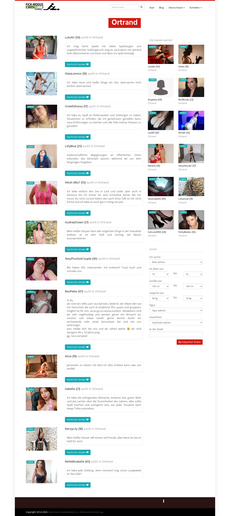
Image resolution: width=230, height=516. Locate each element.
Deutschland (176, 8)
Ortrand (97, 37)
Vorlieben (194, 8)
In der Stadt (156, 329)
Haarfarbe (155, 317)
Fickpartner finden (191, 342)
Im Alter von (156, 269)
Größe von (155, 281)
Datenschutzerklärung (91, 512)
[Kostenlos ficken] (42, 8)
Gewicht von (156, 293)
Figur (152, 305)
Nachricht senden (76, 64)
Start (151, 8)
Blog (161, 8)
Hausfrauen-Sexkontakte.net (63, 512)
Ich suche (155, 257)
